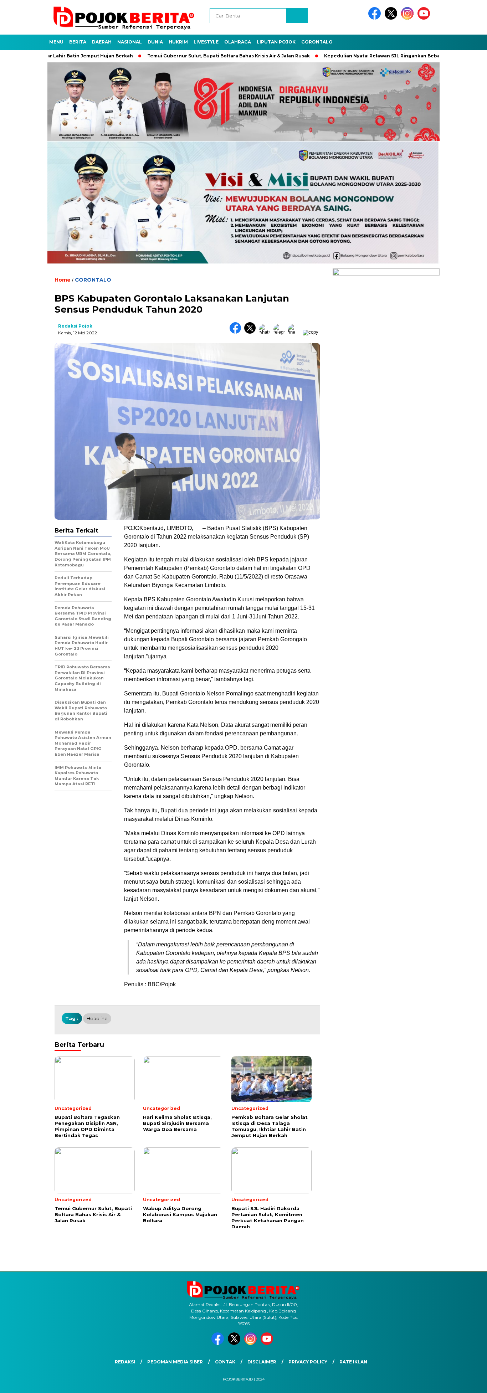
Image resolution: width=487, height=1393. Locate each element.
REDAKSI (125, 1361)
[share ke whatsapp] (266, 332)
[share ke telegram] (280, 332)
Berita (77, 42)
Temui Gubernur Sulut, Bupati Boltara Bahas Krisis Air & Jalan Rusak (191, 55)
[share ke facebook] (237, 332)
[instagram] (408, 18)
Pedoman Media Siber (175, 1361)
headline (97, 1018)
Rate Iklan (353, 1361)
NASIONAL (129, 42)
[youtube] (424, 18)
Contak (225, 1361)
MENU (56, 42)
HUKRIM (178, 42)
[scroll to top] (466, 1382)
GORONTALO (317, 42)
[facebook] (375, 18)
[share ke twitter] (251, 332)
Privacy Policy (307, 1361)
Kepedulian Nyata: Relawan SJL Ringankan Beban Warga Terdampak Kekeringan (384, 55)
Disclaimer (261, 1361)
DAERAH (102, 42)
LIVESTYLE (206, 42)
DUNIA (155, 42)
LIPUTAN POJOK (276, 42)
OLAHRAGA (237, 42)
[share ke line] (295, 332)
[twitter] (392, 18)
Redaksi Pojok (75, 326)
